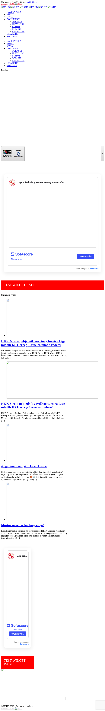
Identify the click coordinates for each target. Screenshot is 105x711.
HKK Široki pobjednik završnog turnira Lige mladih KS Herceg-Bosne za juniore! (33, 405)
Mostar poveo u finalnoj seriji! (22, 525)
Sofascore (94, 269)
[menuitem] (55, 12)
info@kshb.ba (31, 2)
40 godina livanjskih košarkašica (24, 466)
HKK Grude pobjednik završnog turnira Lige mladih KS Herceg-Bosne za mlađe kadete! (33, 343)
